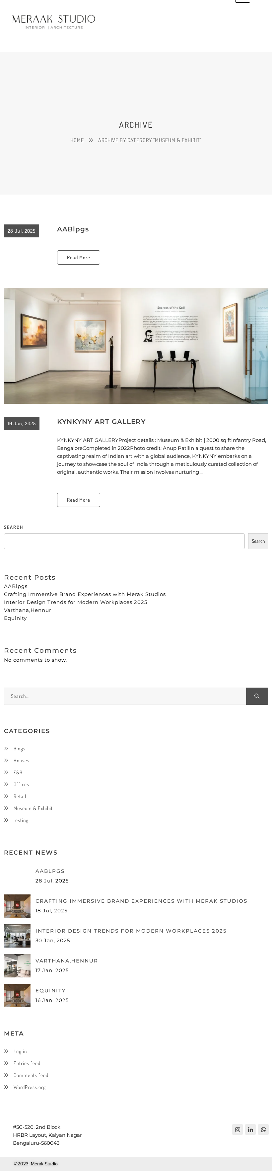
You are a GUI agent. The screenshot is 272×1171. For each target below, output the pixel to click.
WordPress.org (30, 1087)
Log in (20, 1051)
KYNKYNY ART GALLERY (101, 422)
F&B (18, 772)
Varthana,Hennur (27, 610)
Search (258, 541)
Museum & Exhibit (33, 808)
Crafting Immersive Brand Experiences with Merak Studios (85, 594)
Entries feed (27, 1063)
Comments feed (31, 1075)
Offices (21, 784)
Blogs (20, 748)
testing (21, 820)
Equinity (15, 618)
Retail (20, 796)
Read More (78, 257)
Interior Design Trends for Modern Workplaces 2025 (75, 602)
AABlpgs (73, 229)
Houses (22, 760)
